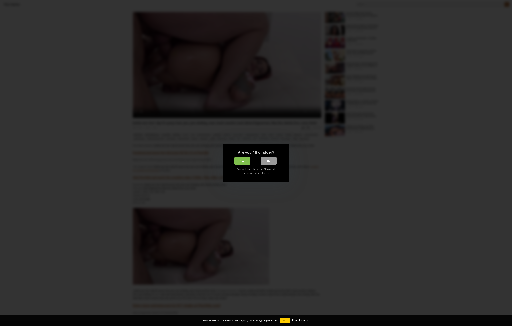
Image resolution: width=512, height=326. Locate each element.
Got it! (284, 320)
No (268, 161)
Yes (242, 161)
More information (300, 320)
